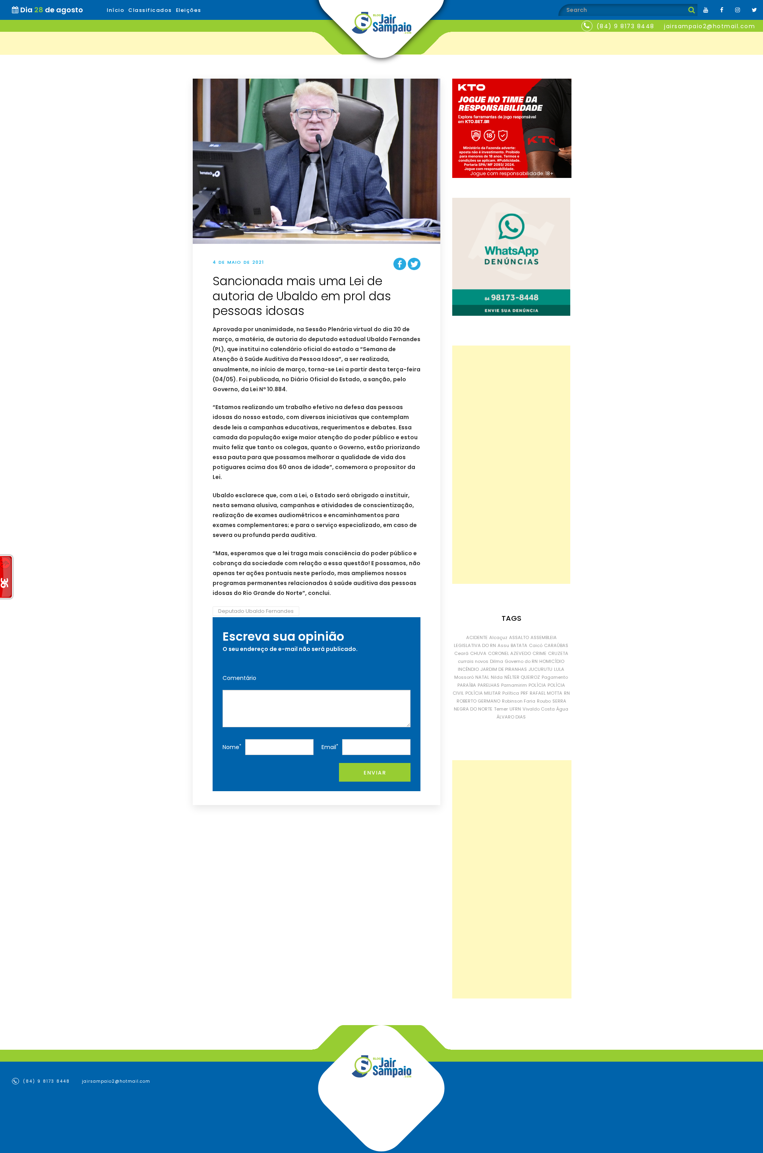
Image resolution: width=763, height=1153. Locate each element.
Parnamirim (514, 685)
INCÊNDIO (468, 669)
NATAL (482, 677)
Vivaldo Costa (539, 709)
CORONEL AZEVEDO (509, 653)
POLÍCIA (537, 685)
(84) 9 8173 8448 (625, 26)
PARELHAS (489, 685)
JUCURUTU (540, 669)
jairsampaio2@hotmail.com (709, 26)
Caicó (535, 645)
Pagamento (555, 677)
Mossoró (464, 677)
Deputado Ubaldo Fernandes (256, 611)
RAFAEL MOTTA (546, 693)
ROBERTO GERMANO (478, 701)
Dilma (496, 661)
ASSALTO (519, 637)
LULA (559, 669)
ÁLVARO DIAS (511, 717)
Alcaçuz (498, 637)
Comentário (239, 678)
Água (562, 709)
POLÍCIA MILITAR (483, 693)
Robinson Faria (518, 701)
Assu (503, 645)
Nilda (497, 677)
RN (567, 693)
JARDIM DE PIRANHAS (503, 669)
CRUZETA (558, 653)
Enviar (375, 772)
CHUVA (478, 653)
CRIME (539, 653)
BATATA (519, 645)
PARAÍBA (466, 685)
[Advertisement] (511, 465)
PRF (524, 693)
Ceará (461, 653)
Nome (232, 747)
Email (329, 747)
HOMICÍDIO (551, 661)
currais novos (473, 661)
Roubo (544, 701)
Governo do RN (521, 661)
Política (510, 693)
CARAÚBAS (556, 645)
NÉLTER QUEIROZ (522, 677)
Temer (501, 709)
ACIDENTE (477, 637)
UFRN (515, 709)
